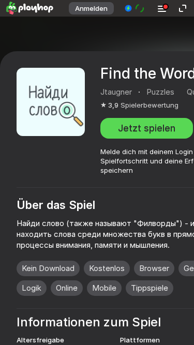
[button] (134, 8)
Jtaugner (116, 92)
